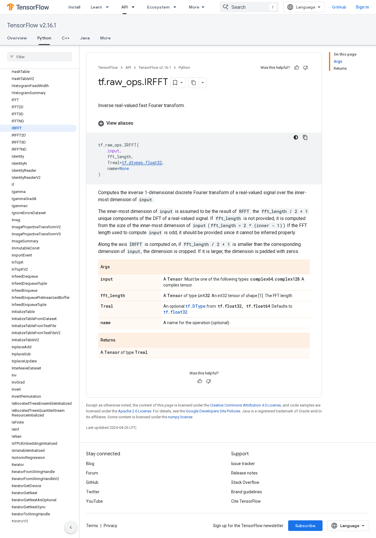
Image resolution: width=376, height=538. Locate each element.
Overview (17, 38)
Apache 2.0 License (134, 411)
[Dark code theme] (296, 137)
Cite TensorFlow (246, 501)
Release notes (244, 473)
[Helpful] (296, 67)
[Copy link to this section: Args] (116, 267)
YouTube (94, 501)
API (124, 7)
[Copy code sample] (305, 137)
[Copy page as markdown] (193, 83)
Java (85, 38)
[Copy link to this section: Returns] (121, 340)
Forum (92, 473)
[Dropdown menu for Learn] (109, 7)
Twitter (93, 491)
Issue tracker (243, 463)
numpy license (180, 417)
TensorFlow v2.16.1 (31, 25)
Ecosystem (158, 7)
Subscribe (305, 525)
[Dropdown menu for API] (135, 7)
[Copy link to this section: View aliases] (139, 123)
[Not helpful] (305, 67)
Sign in (362, 7)
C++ (66, 38)
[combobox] (249, 7)
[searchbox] (39, 56)
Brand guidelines (246, 491)
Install (74, 7)
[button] (204, 123)
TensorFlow (108, 67)
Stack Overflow (245, 482)
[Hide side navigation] (71, 527)
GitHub (339, 7)
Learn (96, 7)
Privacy (110, 525)
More (194, 7)
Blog (90, 463)
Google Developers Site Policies (213, 411)
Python (44, 38)
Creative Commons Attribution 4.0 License (245, 405)
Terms (92, 525)
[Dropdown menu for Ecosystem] (176, 7)
